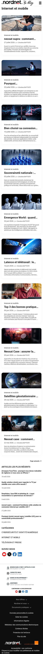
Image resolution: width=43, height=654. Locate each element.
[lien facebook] (15, 554)
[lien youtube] (4, 554)
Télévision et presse (12, 542)
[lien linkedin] (20, 554)
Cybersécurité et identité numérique (20, 532)
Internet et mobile (11, 537)
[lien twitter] (9, 554)
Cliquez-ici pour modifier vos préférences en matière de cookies (20, 652)
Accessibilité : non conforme (21, 648)
